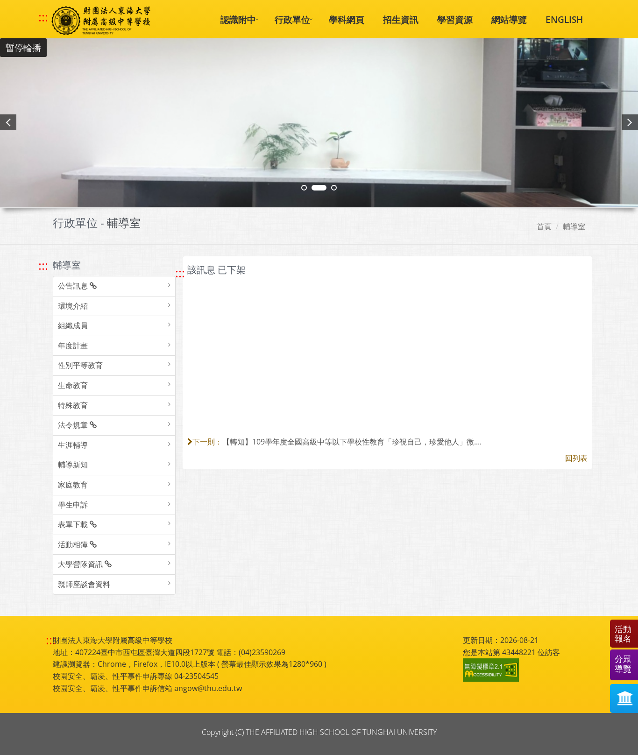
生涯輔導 (73, 445)
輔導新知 (73, 464)
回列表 (576, 458)
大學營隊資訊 (81, 564)
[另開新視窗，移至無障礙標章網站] (492, 670)
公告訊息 (74, 286)
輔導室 (574, 226)
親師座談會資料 (84, 584)
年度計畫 (73, 345)
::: (43, 17)
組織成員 (73, 325)
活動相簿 (74, 544)
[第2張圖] (304, 188)
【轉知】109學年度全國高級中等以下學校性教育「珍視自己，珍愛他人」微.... (352, 442)
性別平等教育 (80, 365)
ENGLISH (564, 19)
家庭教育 (73, 485)
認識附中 (238, 19)
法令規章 (74, 425)
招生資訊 (400, 19)
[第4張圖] (319, 188)
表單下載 (74, 524)
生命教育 (73, 385)
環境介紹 (73, 306)
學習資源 (455, 19)
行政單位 (292, 19)
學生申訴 (73, 505)
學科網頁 (346, 19)
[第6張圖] (334, 188)
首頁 (544, 226)
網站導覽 (509, 19)
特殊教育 (73, 405)
